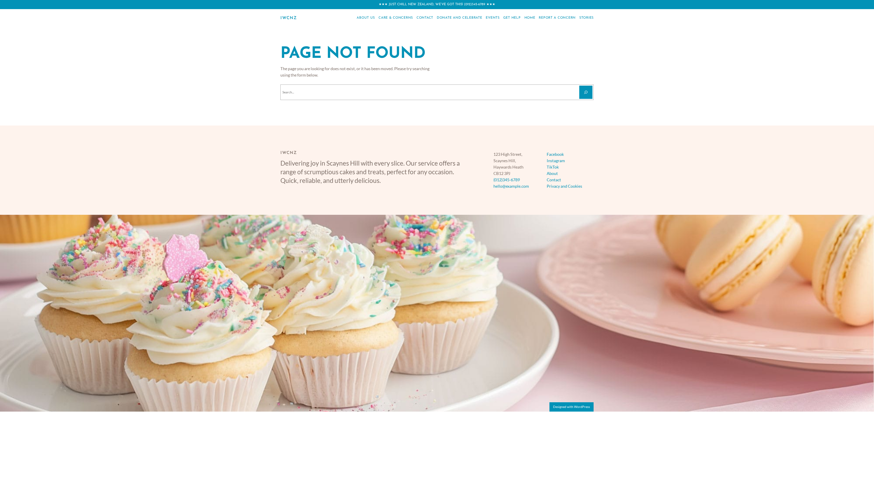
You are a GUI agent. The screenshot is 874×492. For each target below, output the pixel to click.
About (552, 173)
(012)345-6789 (474, 4)
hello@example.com (511, 186)
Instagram (556, 160)
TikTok (553, 166)
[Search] (585, 92)
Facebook (555, 154)
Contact (554, 179)
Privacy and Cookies (564, 186)
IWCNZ (288, 18)
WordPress (582, 407)
